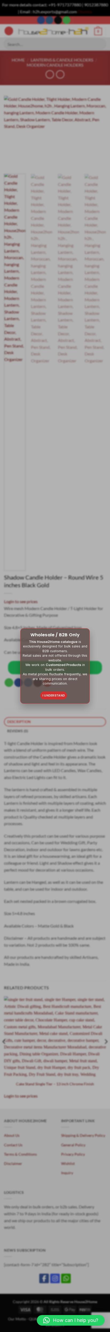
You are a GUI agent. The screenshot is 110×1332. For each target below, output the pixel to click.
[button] (71, 1320)
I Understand (53, 695)
